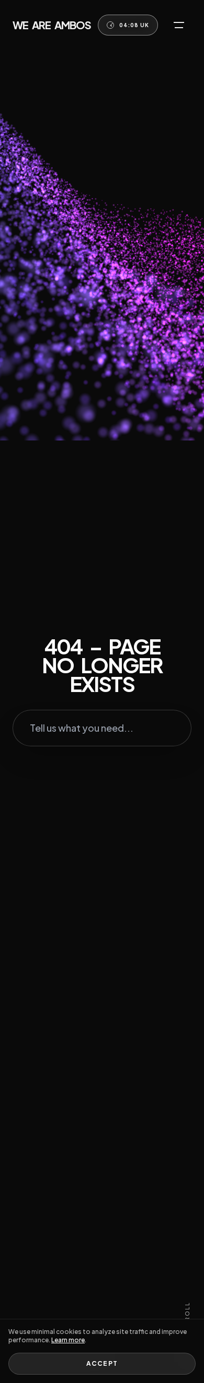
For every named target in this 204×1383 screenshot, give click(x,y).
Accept (102, 1363)
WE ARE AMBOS (52, 24)
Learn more (68, 1340)
